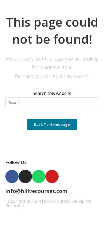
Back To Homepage (52, 124)
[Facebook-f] (12, 176)
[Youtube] (52, 176)
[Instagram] (25, 176)
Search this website (52, 93)
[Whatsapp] (38, 176)
